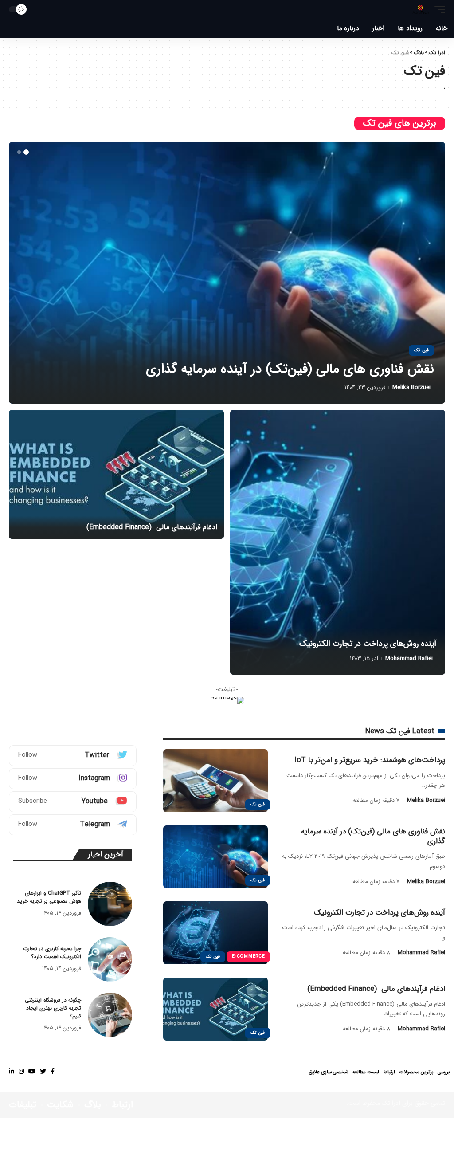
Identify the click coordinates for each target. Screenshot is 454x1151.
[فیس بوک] (52, 1071)
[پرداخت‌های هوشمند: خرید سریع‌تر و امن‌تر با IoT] (215, 780)
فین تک (421, 350)
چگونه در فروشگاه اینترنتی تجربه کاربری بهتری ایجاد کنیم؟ (53, 1008)
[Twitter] (73, 755)
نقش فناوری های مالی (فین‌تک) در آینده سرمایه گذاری (373, 836)
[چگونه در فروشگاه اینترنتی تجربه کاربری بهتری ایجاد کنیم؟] (110, 1015)
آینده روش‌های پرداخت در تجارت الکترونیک (367, 643)
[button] (26, 152)
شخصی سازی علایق (328, 1072)
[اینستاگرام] (21, 1071)
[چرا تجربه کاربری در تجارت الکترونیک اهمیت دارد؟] (110, 959)
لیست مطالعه (365, 1072)
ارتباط (389, 1072)
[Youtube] (73, 801)
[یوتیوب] (32, 1071)
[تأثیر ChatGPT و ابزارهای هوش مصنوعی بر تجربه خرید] (110, 904)
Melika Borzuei (426, 800)
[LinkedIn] (11, 1071)
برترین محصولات (416, 1072)
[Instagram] (73, 778)
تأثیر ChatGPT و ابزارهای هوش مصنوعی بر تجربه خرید (49, 897)
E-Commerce (248, 956)
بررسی (444, 1072)
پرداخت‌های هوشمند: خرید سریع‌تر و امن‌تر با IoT (369, 760)
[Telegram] (73, 824)
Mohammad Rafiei (407, 387)
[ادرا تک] (420, 9)
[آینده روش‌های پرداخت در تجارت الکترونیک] (337, 542)
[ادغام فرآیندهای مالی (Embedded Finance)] (227, 273)
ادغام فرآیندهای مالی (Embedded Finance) (312, 369)
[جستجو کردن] (40, 9)
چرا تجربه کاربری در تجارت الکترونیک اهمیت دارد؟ (52, 952)
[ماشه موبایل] (437, 9)
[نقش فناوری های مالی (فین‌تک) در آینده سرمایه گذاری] (215, 856)
